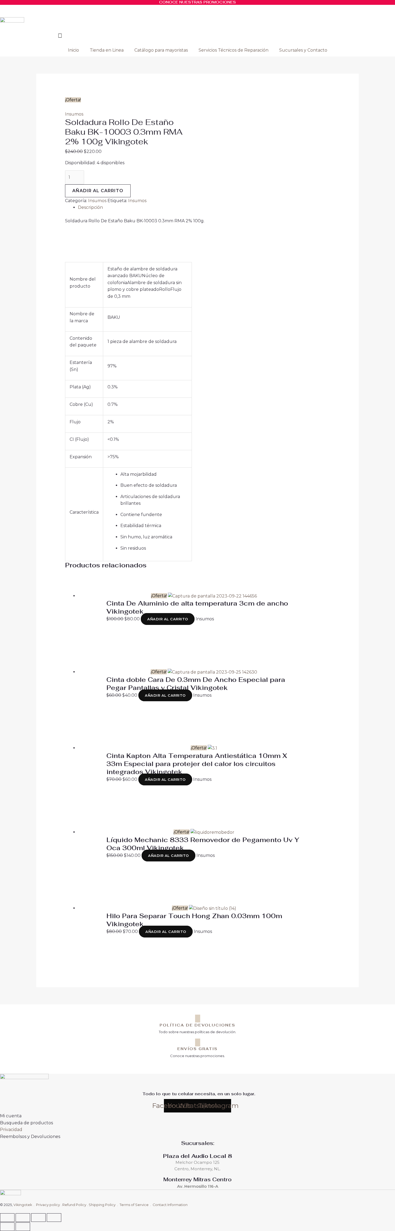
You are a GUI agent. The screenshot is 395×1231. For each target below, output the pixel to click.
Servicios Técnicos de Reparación (233, 50)
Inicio (73, 50)
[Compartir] (38, 1217)
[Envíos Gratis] (197, 1042)
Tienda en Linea (107, 50)
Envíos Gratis (197, 1048)
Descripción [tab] (90, 207)
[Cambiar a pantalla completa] (23, 1217)
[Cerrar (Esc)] (54, 1217)
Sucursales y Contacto (303, 50)
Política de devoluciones (197, 1025)
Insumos (74, 114)
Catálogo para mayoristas (161, 50)
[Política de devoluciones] (197, 1018)
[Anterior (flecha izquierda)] (7, 1226)
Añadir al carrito (97, 190)
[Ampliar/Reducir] (7, 1217)
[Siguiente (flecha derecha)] (23, 1226)
